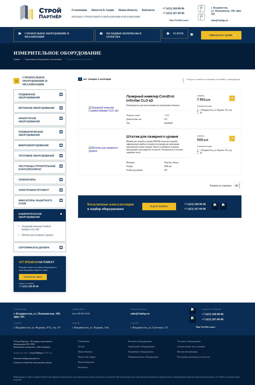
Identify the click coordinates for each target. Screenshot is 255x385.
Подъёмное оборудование (141, 351)
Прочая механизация (187, 351)
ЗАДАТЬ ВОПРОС (159, 206)
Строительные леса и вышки (191, 346)
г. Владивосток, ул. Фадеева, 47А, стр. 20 (37, 327)
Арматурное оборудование (141, 346)
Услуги (81, 346)
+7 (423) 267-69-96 (173, 13)
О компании (79, 9)
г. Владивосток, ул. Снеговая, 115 (149, 327)
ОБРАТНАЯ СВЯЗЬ (33, 277)
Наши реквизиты (86, 362)
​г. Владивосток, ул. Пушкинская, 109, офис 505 (226, 10)
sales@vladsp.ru (219, 20)
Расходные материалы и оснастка (193, 357)
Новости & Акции (102, 9)
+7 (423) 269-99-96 (173, 8)
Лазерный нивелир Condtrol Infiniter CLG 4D (36, 228)
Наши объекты (127, 9)
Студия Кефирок (36, 353)
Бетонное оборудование (140, 341)
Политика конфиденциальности (27, 358)
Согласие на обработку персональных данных (33, 362)
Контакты (148, 9)
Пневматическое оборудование (143, 357)
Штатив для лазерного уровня (37, 235)
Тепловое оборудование (189, 341)
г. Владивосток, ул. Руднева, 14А (90, 327)
